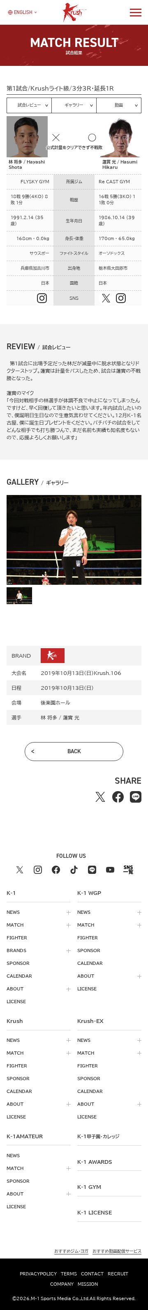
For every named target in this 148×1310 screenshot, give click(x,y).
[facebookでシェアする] (118, 797)
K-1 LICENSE (94, 1212)
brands (16, 950)
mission (88, 1284)
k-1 (98, 1136)
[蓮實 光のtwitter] (106, 298)
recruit (118, 1274)
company (62, 1284)
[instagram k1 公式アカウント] (37, 869)
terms (69, 1274)
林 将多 (49, 717)
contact (92, 1274)
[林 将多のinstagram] (42, 298)
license (16, 1001)
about (15, 989)
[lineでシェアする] (136, 797)
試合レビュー (29, 105)
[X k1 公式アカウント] (19, 869)
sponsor (18, 963)
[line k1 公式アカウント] (92, 869)
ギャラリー (74, 105)
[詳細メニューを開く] (135, 12)
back (74, 751)
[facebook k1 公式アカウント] (56, 869)
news (13, 912)
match (15, 925)
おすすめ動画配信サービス (116, 1251)
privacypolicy (38, 1274)
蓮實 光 (71, 717)
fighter (17, 938)
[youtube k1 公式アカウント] (110, 869)
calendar (19, 976)
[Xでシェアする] (100, 797)
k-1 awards (94, 1161)
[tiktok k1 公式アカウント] (74, 869)
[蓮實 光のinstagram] (120, 298)
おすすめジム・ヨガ (71, 1251)
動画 (119, 105)
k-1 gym (89, 1186)
